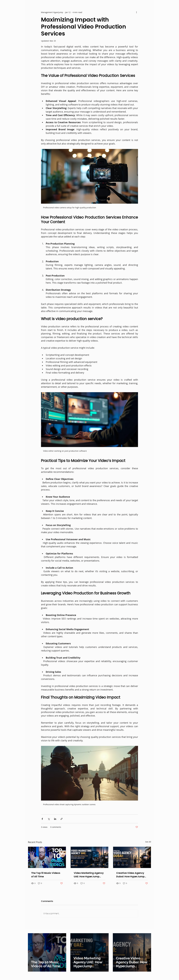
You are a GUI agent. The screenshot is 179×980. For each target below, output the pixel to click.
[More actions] (136, 12)
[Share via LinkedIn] (55, 819)
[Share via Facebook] (42, 819)
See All (148, 842)
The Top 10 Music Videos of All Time (45, 874)
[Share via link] (61, 819)
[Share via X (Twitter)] (48, 819)
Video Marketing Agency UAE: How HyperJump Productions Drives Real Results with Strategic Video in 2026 (89, 874)
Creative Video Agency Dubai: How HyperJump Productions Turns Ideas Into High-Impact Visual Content (131, 874)
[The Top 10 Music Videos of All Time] (47, 857)
